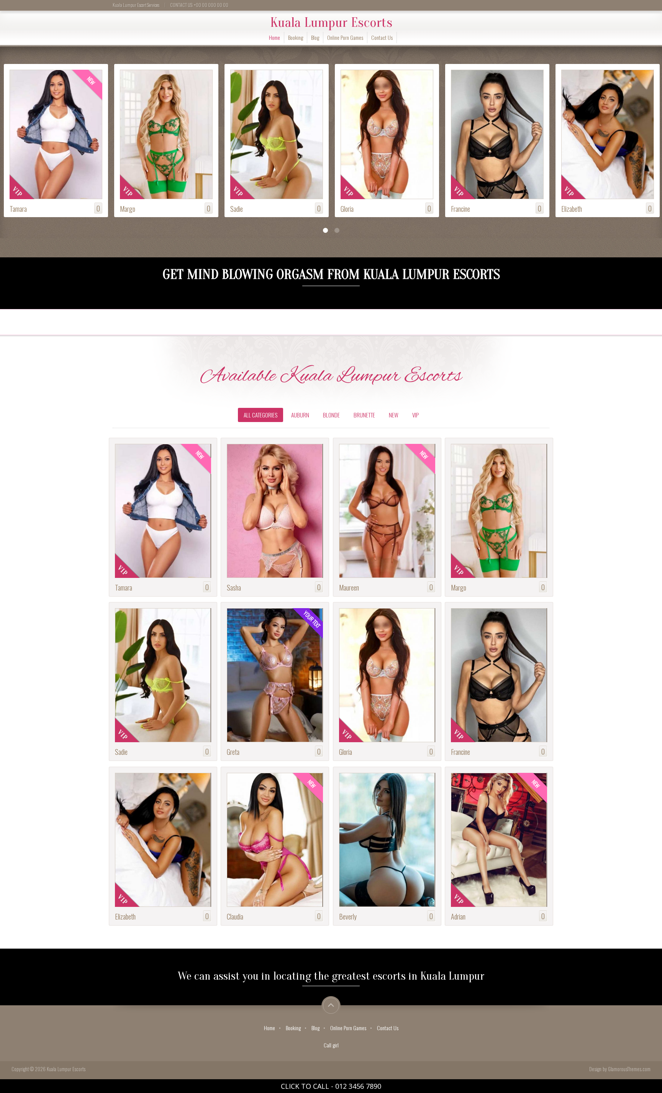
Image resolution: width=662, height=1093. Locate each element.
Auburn (300, 415)
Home (274, 37)
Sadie (126, 208)
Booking (295, 37)
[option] (55, 141)
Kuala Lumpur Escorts (331, 22)
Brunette (364, 415)
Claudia (235, 916)
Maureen (349, 587)
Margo (17, 208)
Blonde (331, 415)
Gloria (236, 208)
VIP (415, 415)
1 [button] (325, 230)
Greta (233, 751)
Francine (350, 208)
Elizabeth (461, 208)
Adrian (568, 208)
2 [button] (337, 230)
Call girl (331, 1045)
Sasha (234, 587)
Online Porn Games (345, 37)
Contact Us (382, 37)
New (393, 415)
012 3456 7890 (358, 1086)
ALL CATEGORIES (260, 415)
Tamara (123, 587)
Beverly (348, 916)
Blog (315, 37)
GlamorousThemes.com (629, 1069)
